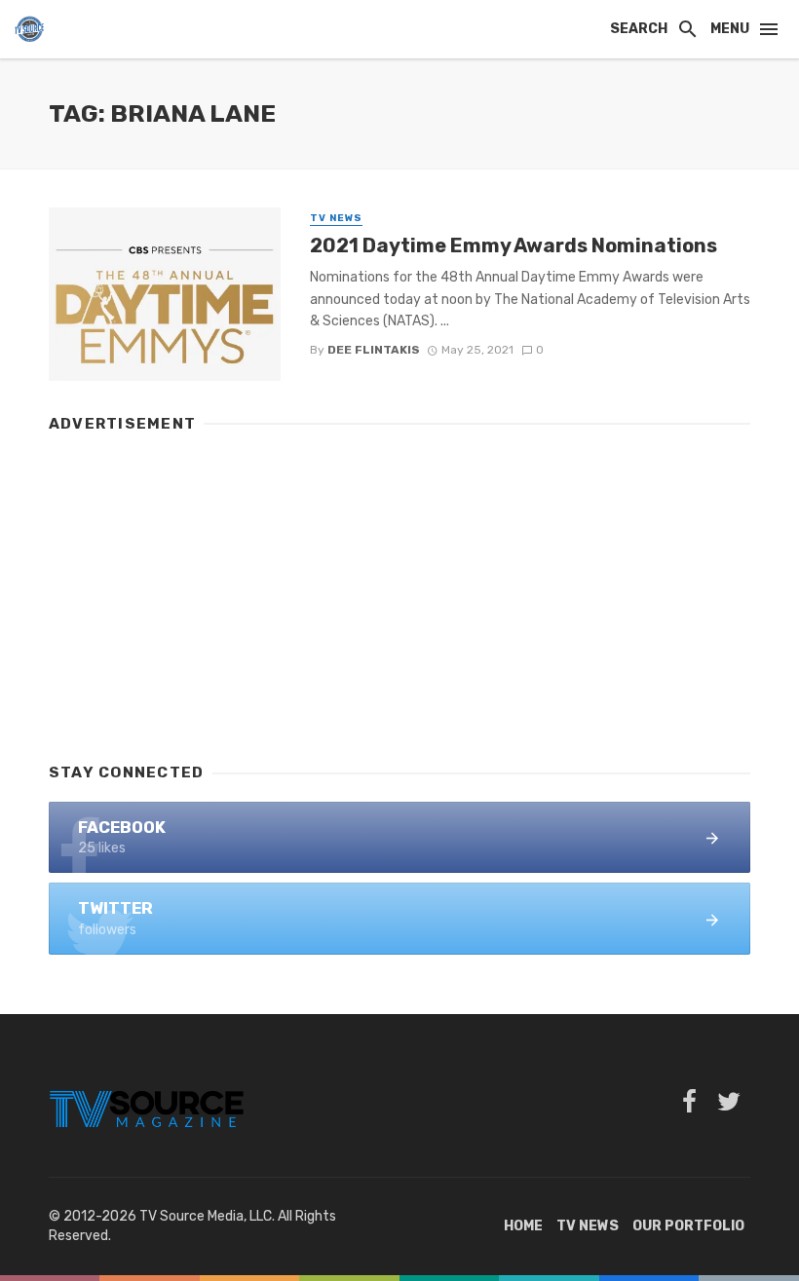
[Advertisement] (399, 588)
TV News (336, 218)
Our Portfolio (688, 1226)
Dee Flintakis (373, 350)
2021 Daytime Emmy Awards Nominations (513, 245)
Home (523, 1226)
